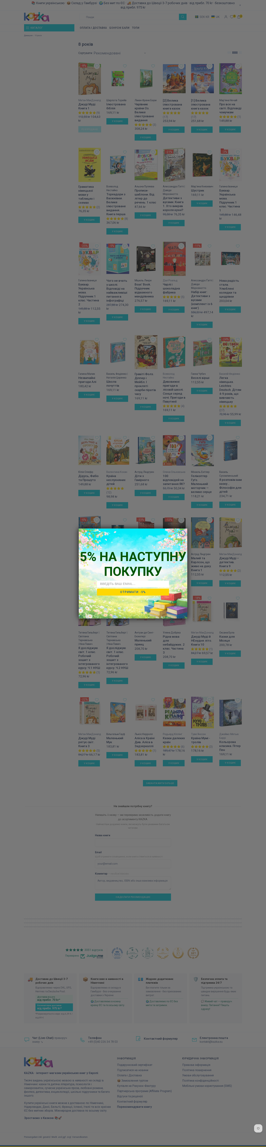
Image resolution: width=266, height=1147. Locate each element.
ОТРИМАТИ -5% (133, 592)
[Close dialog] (182, 533)
